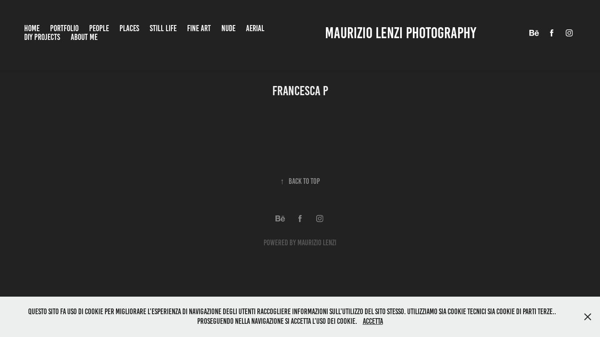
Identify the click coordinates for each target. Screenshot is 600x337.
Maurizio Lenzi (316, 242)
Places (129, 28)
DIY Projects (42, 37)
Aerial (255, 28)
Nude (228, 28)
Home (32, 28)
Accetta (373, 321)
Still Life (163, 28)
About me (84, 37)
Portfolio (64, 28)
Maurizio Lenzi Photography (400, 33)
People (99, 28)
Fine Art (199, 28)
